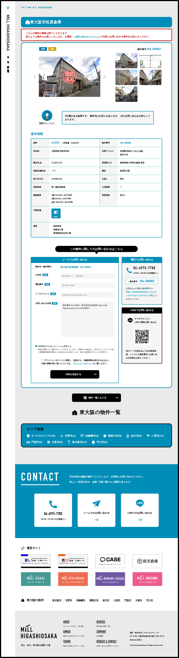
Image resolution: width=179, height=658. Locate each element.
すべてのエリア (43, 435)
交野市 (70, 435)
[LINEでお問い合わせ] (140, 510)
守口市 (102, 442)
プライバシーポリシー (82, 363)
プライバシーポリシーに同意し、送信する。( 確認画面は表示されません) (76, 360)
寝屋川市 (114, 435)
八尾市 (157, 435)
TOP (22, 8)
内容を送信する (73, 374)
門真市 (36, 442)
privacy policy (136, 640)
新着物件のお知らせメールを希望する (54, 346)
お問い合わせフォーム (86, 36)
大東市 (57, 442)
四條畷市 (91, 435)
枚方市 (136, 435)
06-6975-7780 (144, 268)
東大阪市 (79, 442)
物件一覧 (31, 8)
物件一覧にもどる (97, 397)
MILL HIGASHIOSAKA (8, 42)
